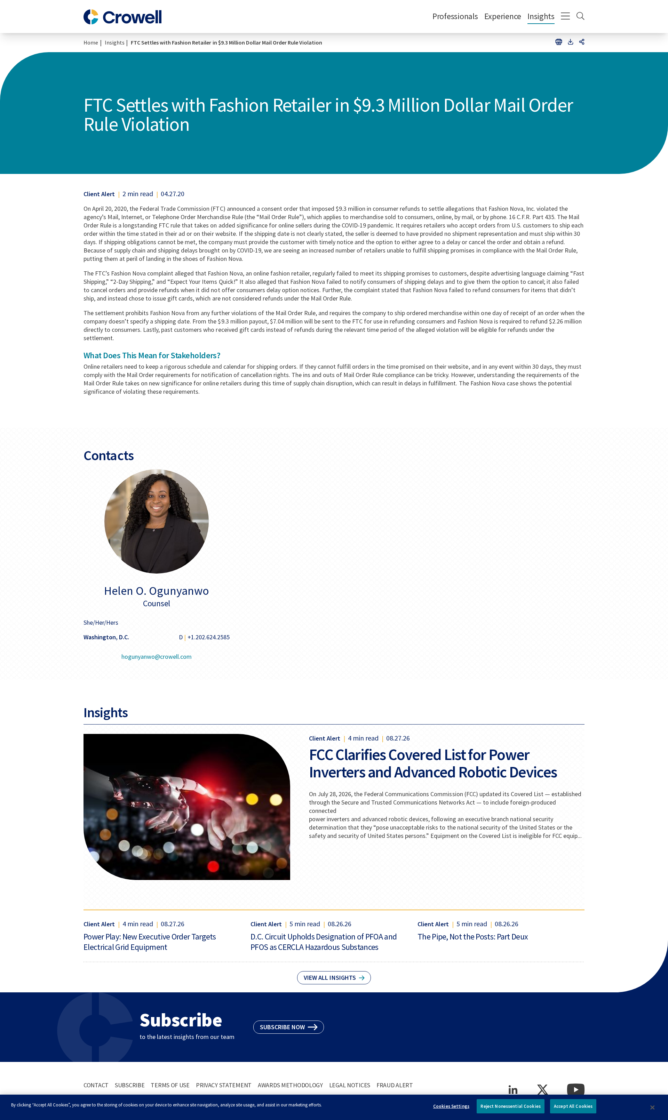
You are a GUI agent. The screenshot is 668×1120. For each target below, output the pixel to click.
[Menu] (565, 17)
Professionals (455, 16)
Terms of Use (170, 1085)
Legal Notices (349, 1085)
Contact (96, 1085)
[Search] (580, 17)
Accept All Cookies (573, 1106)
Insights (541, 16)
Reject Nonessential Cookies (510, 1106)
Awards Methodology (290, 1085)
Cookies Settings (451, 1106)
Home (91, 42)
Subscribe (129, 1085)
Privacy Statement (224, 1085)
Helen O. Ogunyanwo (156, 590)
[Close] (652, 1107)
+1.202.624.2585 (209, 637)
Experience (502, 16)
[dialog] (334, 1107)
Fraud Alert (394, 1085)
